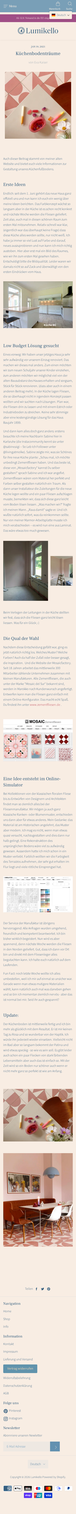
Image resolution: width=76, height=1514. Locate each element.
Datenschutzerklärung (17, 1385)
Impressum (10, 1351)
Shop (6, 1319)
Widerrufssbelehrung (16, 1378)
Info (6, 1326)
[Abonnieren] (55, 1446)
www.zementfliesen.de (45, 704)
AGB (6, 1393)
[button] (61, 15)
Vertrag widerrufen (20, 1368)
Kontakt (8, 1344)
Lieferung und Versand (18, 1359)
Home (7, 1311)
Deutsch (35, 1464)
